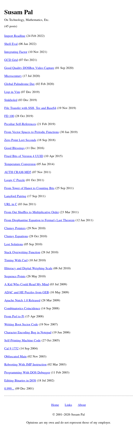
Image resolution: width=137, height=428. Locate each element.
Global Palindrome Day (19, 84)
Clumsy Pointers (15, 228)
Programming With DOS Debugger (27, 372)
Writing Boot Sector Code (21, 324)
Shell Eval (11, 43)
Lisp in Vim (12, 92)
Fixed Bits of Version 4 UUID (23, 156)
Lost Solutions (13, 244)
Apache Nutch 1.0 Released (22, 300)
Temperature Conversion (20, 164)
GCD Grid (11, 60)
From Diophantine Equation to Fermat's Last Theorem (39, 220)
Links (68, 405)
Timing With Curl (16, 260)
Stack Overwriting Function (22, 252)
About (82, 405)
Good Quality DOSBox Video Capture (29, 68)
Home (55, 405)
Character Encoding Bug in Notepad (27, 332)
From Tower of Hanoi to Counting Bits (29, 188)
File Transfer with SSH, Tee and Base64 (30, 108)
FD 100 (9, 116)
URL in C (10, 204)
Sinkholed (10, 100)
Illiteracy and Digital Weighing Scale (28, 268)
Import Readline (14, 35)
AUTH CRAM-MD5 (17, 172)
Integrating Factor (15, 52)
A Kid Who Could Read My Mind (26, 284)
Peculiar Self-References (20, 124)
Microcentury (13, 76)
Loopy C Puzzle (14, 180)
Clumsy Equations (16, 236)
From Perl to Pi (14, 316)
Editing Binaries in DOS (20, 380)
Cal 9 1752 (11, 348)
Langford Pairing (15, 196)
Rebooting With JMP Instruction (25, 364)
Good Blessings (14, 148)
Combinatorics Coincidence (22, 308)
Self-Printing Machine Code (22, 340)
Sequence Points (15, 276)
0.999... (9, 388)
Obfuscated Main (15, 356)
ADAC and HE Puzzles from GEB (26, 292)
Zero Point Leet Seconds (20, 140)
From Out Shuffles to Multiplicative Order (31, 212)
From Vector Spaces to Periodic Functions (31, 132)
